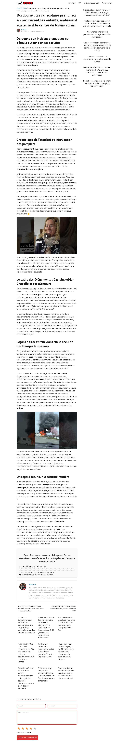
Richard (23, 29)
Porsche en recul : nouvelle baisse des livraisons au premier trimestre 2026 (63, 608)
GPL (80, 3)
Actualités (71, 3)
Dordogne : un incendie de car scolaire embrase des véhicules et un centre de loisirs (31, 608)
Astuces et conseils (91, 3)
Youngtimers (107, 3)
